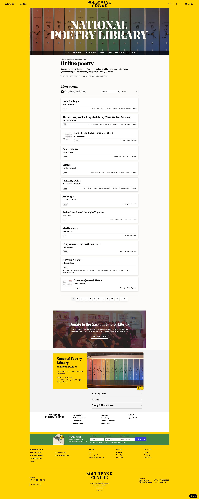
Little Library (105, 418)
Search (172, 4)
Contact (133, 52)
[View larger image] (115, 370)
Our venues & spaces (68, 59)
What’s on (9, 4)
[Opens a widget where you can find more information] (193, 496)
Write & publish (119, 52)
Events (102, 52)
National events (78, 423)
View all (32, 461)
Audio (83, 91)
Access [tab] (96, 399)
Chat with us (35, 484)
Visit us (23, 4)
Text (66, 91)
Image (72, 91)
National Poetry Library (81, 59)
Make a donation (98, 336)
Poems (110, 52)
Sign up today (141, 439)
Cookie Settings (99, 490)
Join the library (77, 52)
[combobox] (130, 91)
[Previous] (138, 388)
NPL (65, 52)
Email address (124, 436)
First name (93, 436)
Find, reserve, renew (90, 52)
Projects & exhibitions (108, 420)
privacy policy (121, 442)
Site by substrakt (99, 487)
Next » (123, 299)
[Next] (141, 388)
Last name (108, 436)
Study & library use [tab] (102, 405)
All (62, 91)
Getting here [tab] (99, 394)
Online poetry (77, 420)
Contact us (104, 415)
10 (112, 299)
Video (78, 91)
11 (117, 299)
